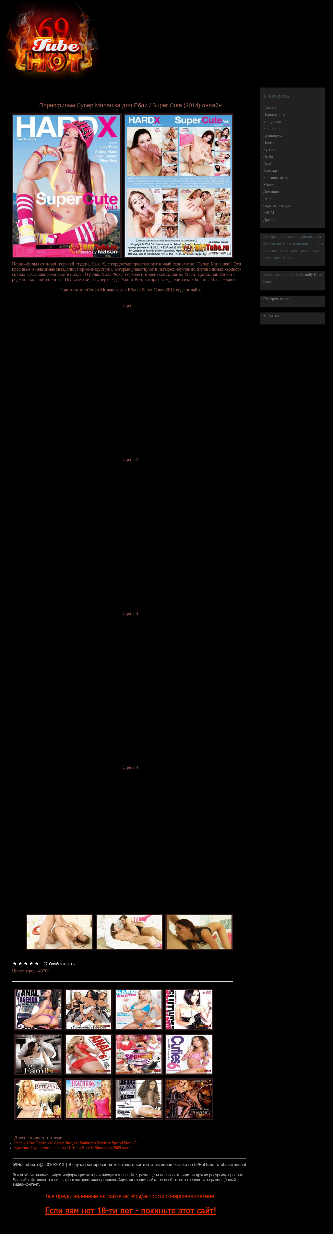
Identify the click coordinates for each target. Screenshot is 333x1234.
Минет (268, 184)
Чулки (268, 198)
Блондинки (272, 121)
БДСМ (268, 212)
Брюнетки (271, 128)
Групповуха (272, 135)
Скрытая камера (276, 205)
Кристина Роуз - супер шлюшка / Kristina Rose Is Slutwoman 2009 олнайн (73, 1148)
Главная (269, 107)
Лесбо (268, 156)
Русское (269, 149)
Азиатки (270, 170)
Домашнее (271, 191)
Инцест (269, 142)
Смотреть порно (276, 299)
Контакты (271, 315)
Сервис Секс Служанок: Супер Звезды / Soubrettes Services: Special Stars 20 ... (77, 1143)
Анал (267, 163)
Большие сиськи (276, 177)
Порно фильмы (275, 114)
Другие (269, 219)
